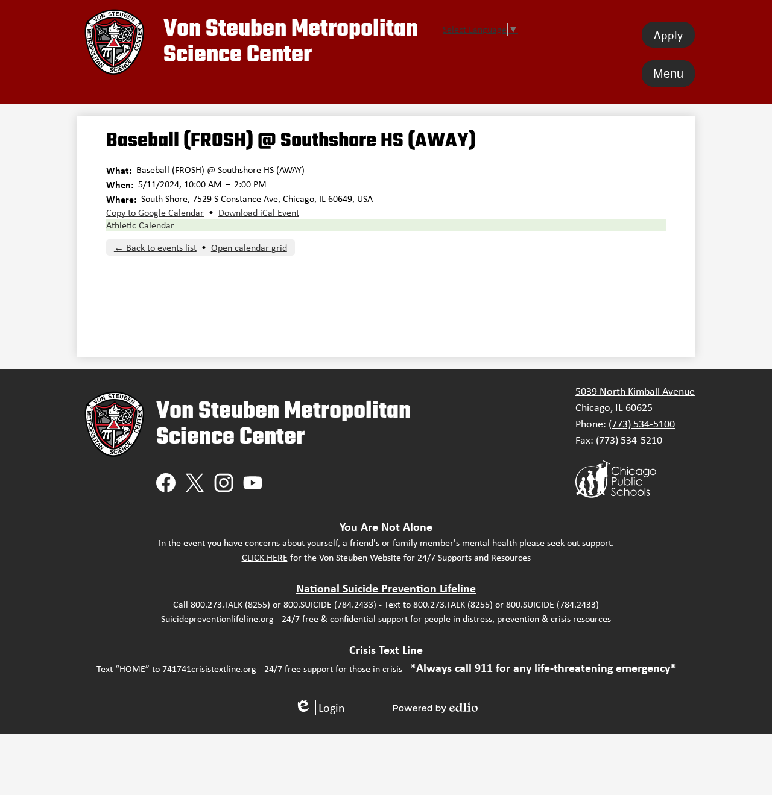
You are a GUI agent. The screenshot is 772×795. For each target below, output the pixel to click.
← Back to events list (155, 247)
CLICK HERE (265, 557)
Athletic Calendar (140, 225)
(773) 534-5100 (642, 423)
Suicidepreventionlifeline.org (217, 618)
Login (319, 707)
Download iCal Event (258, 212)
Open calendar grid (249, 247)
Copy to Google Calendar (155, 212)
